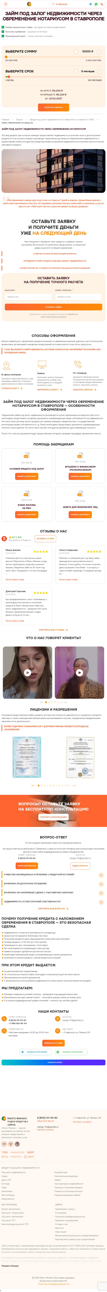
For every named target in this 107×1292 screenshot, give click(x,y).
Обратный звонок (27, 866)
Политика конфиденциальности (70, 1216)
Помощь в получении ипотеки (68, 1191)
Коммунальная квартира (66, 1176)
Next (64, 702)
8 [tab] (59, 785)
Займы (58, 1180)
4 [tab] (55, 702)
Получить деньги (53, 107)
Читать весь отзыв (15, 579)
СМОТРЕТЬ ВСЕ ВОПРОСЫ (51, 908)
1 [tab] (46, 702)
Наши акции (60, 1232)
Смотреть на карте (82, 1122)
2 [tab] (49, 702)
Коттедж (6, 1183)
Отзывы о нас (61, 1224)
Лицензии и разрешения (66, 1220)
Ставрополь (61, 4)
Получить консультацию (53, 817)
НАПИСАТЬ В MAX (54, 1062)
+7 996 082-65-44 (18, 1023)
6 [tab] (61, 702)
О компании (60, 1213)
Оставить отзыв (45, 539)
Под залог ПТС (9, 1220)
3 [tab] (52, 702)
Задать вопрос (80, 866)
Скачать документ (26, 476)
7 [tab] (56, 785)
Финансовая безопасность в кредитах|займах (77, 1235)
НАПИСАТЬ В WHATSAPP (73, 1052)
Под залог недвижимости (14, 1172)
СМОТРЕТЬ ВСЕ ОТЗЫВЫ (51, 630)
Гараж (4, 1176)
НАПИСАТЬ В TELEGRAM (37, 1052)
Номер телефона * (63, 290)
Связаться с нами (53, 1043)
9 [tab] (62, 785)
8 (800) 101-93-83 (26, 858)
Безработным (61, 1172)
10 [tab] (65, 785)
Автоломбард (8, 1195)
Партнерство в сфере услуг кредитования (75, 1239)
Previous (42, 702)
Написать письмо (45, 1130)
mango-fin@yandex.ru (80, 858)
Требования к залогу (65, 1209)
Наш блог (59, 1228)
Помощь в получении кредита (69, 1187)
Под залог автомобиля (12, 1216)
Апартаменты (8, 1199)
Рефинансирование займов (67, 1195)
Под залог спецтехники (13, 1213)
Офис (4, 1187)
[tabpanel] (28, 673)
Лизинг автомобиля (11, 1209)
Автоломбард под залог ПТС (15, 1224)
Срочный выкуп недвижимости (69, 1183)
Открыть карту (10, 388)
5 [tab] (58, 702)
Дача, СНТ (6, 1180)
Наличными (7, 1191)
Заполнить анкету (48, 389)
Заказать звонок (83, 389)
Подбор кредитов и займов (17, 1119)
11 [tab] (68, 785)
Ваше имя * (10, 290)
